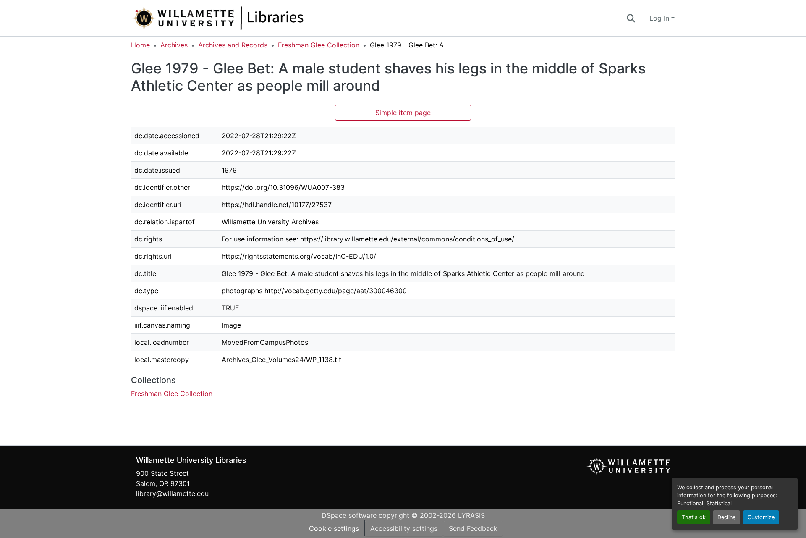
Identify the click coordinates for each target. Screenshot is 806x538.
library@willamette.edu (172, 493)
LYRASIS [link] (471, 515)
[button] (245, 18)
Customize (761, 517)
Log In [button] (660, 18)
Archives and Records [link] (232, 45)
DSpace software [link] (349, 515)
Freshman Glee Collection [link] (318, 45)
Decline (726, 517)
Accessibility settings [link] (403, 528)
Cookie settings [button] (334, 528)
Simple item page (403, 112)
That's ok (694, 517)
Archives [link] (174, 45)
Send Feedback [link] (473, 528)
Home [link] (140, 45)
